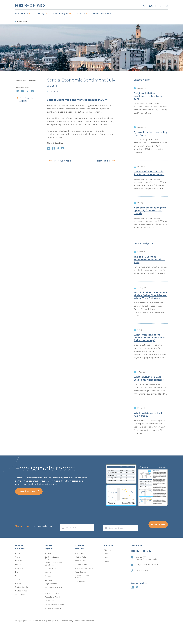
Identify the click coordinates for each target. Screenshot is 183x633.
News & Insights (60, 13)
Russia (18, 583)
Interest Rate (80, 561)
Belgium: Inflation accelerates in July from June (148, 96)
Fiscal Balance (80, 572)
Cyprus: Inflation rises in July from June (151, 133)
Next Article (103, 160)
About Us (80, 13)
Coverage (40, 13)
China (17, 557)
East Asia (48, 572)
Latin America (50, 580)
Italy (17, 576)
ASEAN (48, 553)
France (18, 564)
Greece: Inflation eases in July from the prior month (149, 173)
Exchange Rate (80, 564)
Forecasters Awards (102, 13)
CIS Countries (50, 569)
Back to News (22, 21)
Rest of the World (52, 597)
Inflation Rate (80, 557)
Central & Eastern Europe (52, 558)
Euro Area (19, 561)
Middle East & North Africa (53, 588)
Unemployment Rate (83, 568)
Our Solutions (21, 13)
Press (106, 558)
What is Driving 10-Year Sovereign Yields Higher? (149, 378)
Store (106, 554)
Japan (17, 580)
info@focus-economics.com (147, 564)
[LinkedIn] (132, 587)
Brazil (17, 553)
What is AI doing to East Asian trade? (148, 414)
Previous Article (62, 160)
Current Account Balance (81, 577)
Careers (107, 561)
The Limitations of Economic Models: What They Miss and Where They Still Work (151, 295)
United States (21, 591)
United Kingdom (22, 587)
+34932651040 (141, 570)
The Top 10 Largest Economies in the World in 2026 (149, 259)
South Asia (49, 601)
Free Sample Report (26, 99)
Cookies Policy (67, 621)
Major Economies (52, 584)
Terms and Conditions (84, 621)
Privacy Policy (53, 621)
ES (167, 6)
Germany (19, 568)
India (17, 572)
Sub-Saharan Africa (53, 608)
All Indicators (79, 582)
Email (105, 523)
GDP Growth (79, 553)
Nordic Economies (52, 593)
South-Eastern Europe (54, 605)
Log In (154, 6)
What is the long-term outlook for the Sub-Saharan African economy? (150, 337)
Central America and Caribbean (53, 564)
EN (160, 6)
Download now (27, 491)
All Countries (20, 595)
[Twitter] (137, 587)
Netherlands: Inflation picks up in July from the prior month (150, 210)
